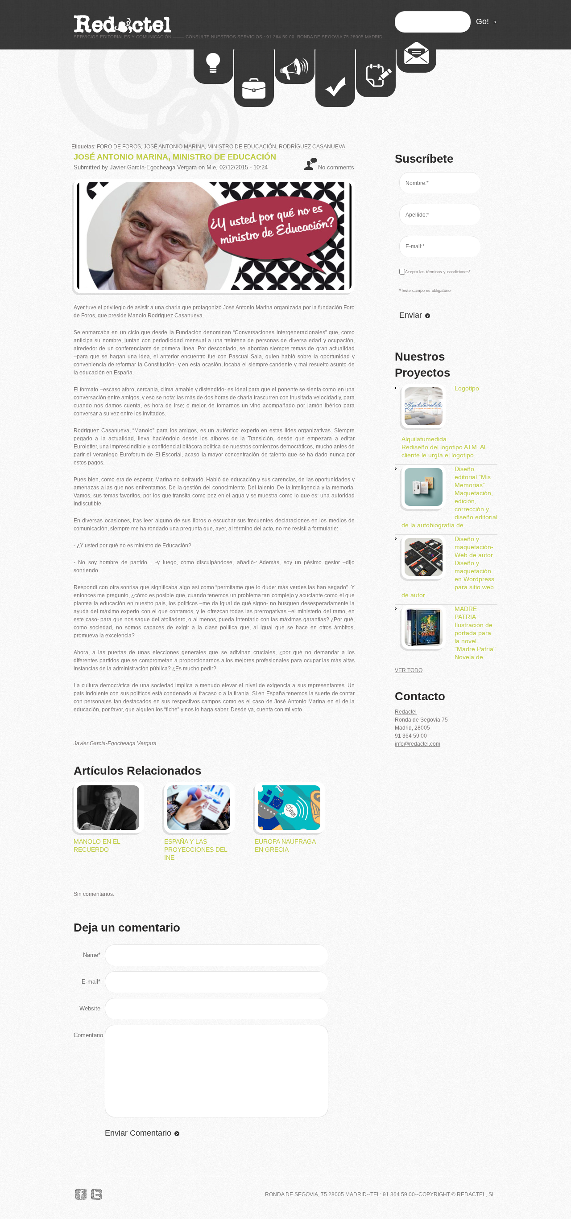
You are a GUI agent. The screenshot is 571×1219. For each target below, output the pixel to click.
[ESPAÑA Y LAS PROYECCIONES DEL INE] (198, 789)
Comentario (88, 1035)
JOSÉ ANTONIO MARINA (174, 147)
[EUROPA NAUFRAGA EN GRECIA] (289, 789)
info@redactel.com (417, 744)
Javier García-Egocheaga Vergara (153, 167)
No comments (336, 167)
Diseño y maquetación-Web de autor (474, 546)
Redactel (406, 712)
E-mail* (91, 981)
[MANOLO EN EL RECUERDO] (108, 789)
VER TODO (408, 670)
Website (89, 1008)
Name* (91, 955)
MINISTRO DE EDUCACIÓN (241, 147)
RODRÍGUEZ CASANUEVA (312, 147)
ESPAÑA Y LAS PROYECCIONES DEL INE (195, 849)
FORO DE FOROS (119, 147)
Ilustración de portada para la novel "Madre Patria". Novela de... (476, 641)
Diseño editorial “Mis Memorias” (473, 476)
